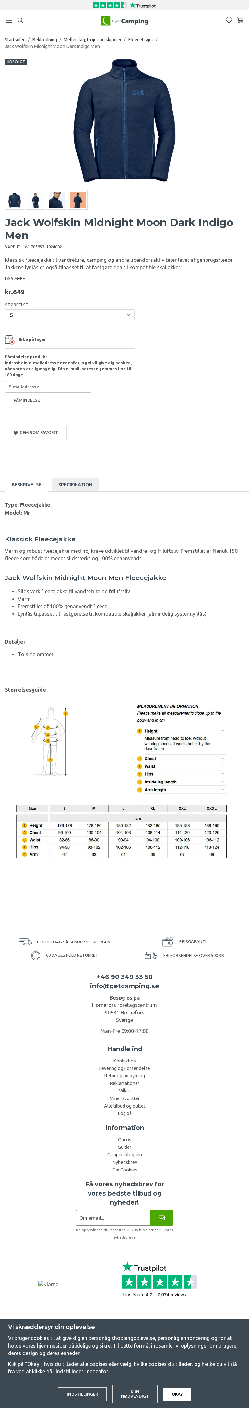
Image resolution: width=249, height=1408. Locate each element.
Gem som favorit (38, 432)
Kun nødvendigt (135, 1394)
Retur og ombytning (124, 1075)
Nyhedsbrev (124, 1162)
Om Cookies (124, 1169)
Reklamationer (124, 1083)
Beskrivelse (27, 484)
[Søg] (20, 20)
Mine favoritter (125, 1098)
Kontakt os (124, 1060)
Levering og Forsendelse (124, 1068)
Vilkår (124, 1090)
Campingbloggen (124, 1154)
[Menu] (9, 20)
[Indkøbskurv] (240, 20)
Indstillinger (82, 1394)
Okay (177, 1394)
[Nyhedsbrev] (161, 1217)
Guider (124, 1147)
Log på (125, 1113)
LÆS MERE (15, 278)
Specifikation (75, 484)
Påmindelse (27, 400)
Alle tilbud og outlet (124, 1106)
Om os (124, 1139)
